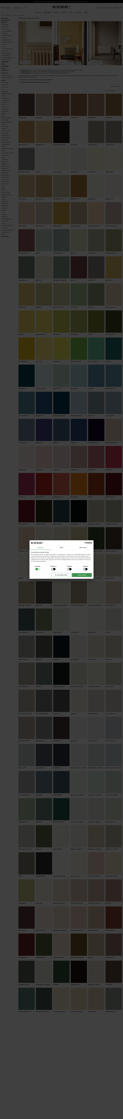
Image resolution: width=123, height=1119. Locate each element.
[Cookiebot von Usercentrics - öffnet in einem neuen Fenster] (86, 543)
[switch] (53, 569)
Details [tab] (61, 547)
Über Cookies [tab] (82, 547)
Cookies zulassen (82, 575)
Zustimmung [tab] (40, 547)
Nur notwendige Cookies (61, 575)
